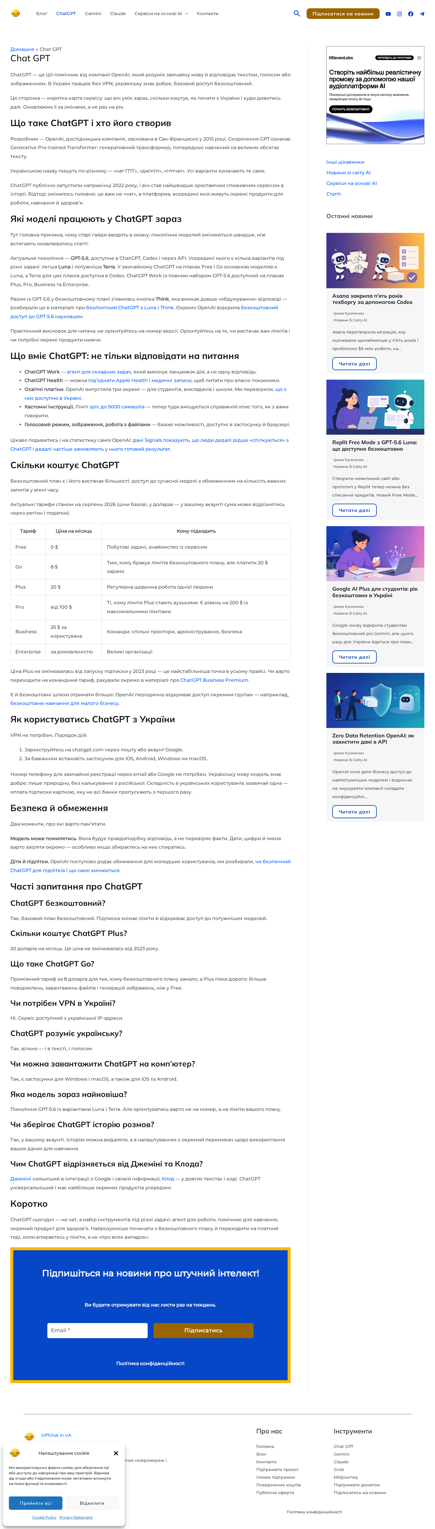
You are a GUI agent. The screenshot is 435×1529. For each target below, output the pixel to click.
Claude (118, 13)
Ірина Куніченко (349, 313)
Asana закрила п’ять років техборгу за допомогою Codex (372, 299)
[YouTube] (388, 14)
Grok (339, 1469)
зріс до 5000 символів (117, 407)
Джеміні (20, 1179)
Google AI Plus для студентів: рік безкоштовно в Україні (375, 592)
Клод (168, 1179)
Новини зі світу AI (348, 172)
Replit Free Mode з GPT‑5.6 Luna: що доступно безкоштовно (374, 445)
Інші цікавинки (345, 162)
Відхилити (92, 1503)
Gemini (93, 13)
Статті (333, 194)
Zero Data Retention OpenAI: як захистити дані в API (373, 738)
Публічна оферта (275, 1492)
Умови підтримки (275, 1477)
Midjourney (346, 1477)
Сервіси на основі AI (158, 13)
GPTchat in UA (56, 1435)
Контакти (207, 13)
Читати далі (354, 364)
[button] (116, 1453)
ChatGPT (66, 13)
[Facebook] (410, 14)
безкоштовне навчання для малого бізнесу (64, 703)
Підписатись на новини (360, 1492)
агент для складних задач (99, 372)
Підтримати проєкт (277, 1469)
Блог (41, 13)
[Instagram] (399, 14)
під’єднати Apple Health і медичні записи (139, 380)
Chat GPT (343, 1446)
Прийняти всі (36, 1503)
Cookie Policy (44, 1517)
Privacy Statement (76, 1517)
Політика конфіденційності (314, 1511)
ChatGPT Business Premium (214, 680)
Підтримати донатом (357, 1485)
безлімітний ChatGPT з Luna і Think (130, 307)
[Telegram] (422, 14)
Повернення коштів (278, 1485)
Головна (265, 1446)
